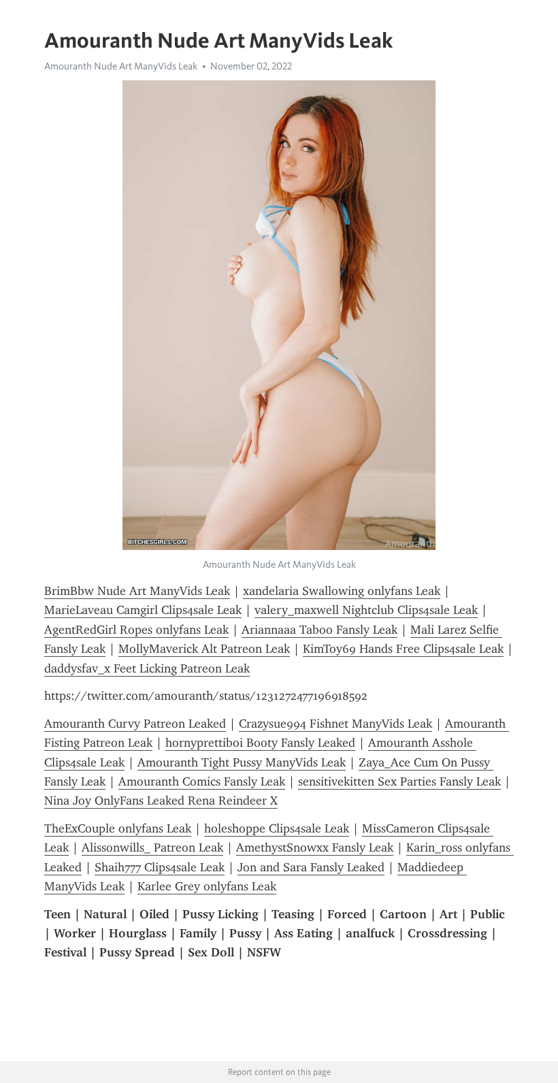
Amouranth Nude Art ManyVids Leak (120, 66)
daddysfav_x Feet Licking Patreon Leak (147, 668)
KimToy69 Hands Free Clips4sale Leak (403, 648)
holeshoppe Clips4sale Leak (276, 828)
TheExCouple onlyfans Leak (117, 828)
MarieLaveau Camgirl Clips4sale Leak (143, 609)
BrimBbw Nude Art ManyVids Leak (137, 590)
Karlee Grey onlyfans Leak (206, 886)
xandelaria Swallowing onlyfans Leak (341, 590)
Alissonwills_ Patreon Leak (152, 847)
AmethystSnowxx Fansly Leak (314, 847)
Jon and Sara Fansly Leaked (310, 867)
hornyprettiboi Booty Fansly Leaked (260, 742)
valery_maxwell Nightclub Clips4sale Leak (366, 609)
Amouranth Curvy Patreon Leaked (135, 723)
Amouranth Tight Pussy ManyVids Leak (241, 762)
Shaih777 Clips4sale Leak (160, 867)
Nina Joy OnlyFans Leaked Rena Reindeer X (161, 800)
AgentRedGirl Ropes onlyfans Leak (136, 629)
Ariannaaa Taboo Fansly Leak (319, 629)
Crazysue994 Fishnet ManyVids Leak (335, 723)
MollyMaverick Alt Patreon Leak (204, 648)
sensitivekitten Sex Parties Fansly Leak (399, 781)
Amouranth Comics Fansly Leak (201, 781)
